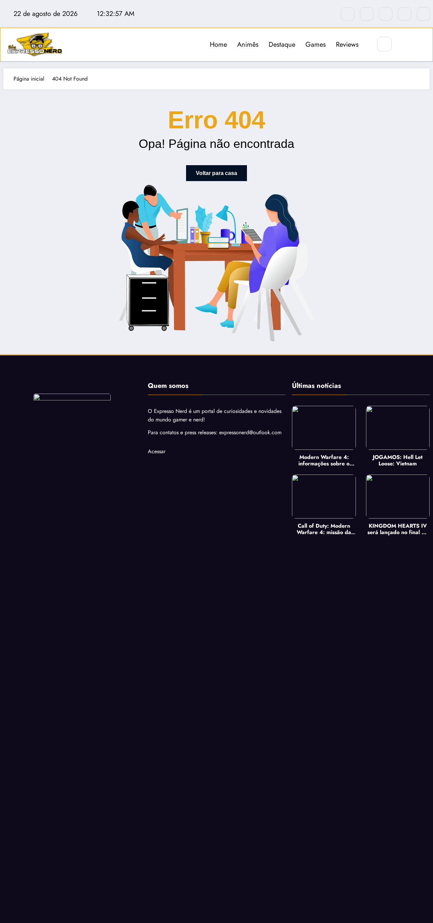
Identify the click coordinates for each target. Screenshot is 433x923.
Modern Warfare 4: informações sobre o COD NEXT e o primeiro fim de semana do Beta (324, 460)
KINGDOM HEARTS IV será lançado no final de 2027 (397, 529)
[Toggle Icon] (420, 45)
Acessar (156, 451)
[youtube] (423, 14)
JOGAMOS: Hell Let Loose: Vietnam (398, 460)
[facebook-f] (348, 14)
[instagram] (404, 14)
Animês (247, 44)
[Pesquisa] (384, 44)
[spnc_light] (404, 44)
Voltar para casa (216, 173)
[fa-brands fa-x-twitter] (366, 14)
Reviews (347, 44)
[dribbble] (385, 14)
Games (315, 44)
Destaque (282, 44)
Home (218, 44)
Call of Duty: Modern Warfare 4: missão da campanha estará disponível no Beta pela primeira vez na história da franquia (324, 529)
